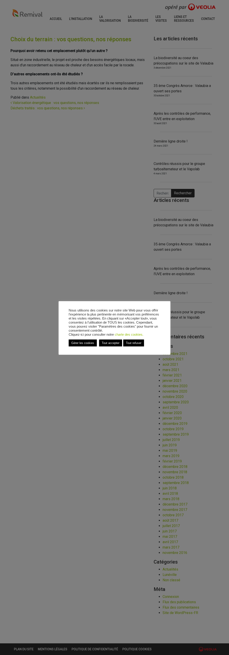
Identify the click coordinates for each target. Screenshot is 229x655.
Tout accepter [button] (110, 343)
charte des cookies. (129, 334)
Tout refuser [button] (133, 343)
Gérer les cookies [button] (82, 343)
